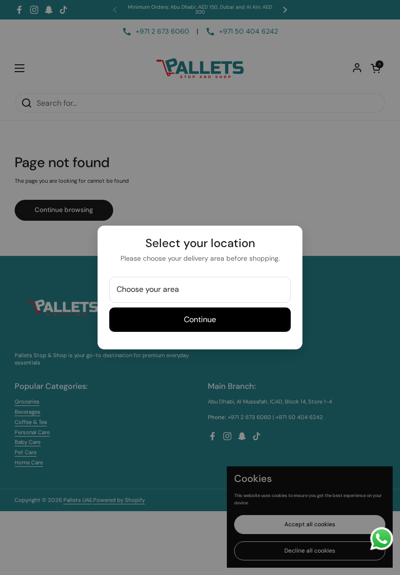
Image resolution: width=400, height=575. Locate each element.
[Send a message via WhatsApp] (381, 538)
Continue (200, 319)
